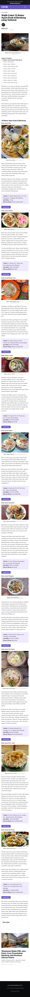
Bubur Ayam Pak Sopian (10, 78)
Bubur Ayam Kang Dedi (10, 73)
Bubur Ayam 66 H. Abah (10, 80)
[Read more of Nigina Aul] (3, 25)
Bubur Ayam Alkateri (9, 64)
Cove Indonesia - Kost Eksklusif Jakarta (15, 988)
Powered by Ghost (15, 991)
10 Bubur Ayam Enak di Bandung (12, 60)
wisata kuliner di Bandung (14, 86)
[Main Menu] (28, 7)
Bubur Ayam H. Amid (9, 68)
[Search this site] (25, 7)
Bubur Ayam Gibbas (9, 71)
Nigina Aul (4, 28)
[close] (28, 2)
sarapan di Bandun (6, 612)
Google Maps (6, 207)
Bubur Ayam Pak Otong (10, 82)
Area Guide (4, 12)
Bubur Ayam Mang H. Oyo (10, 66)
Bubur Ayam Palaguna (9, 75)
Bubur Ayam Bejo (8, 61)
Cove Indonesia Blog (13, 985)
